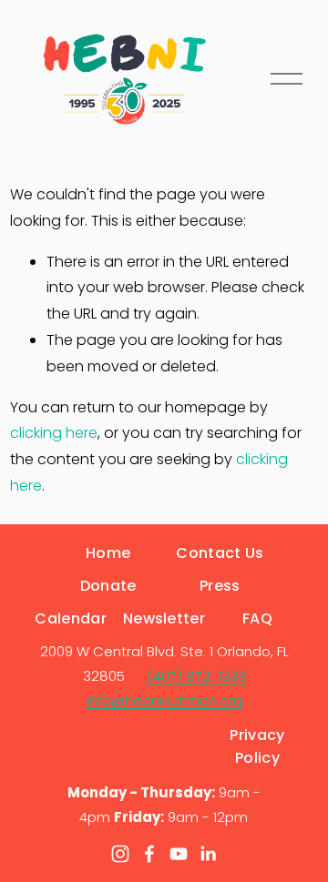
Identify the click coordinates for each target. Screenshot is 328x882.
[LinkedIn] (208, 854)
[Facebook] (149, 854)
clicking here (53, 432)
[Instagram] (120, 854)
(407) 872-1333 (196, 675)
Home (108, 552)
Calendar (71, 618)
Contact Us (219, 552)
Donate (108, 585)
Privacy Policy (257, 746)
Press (220, 585)
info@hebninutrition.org (164, 700)
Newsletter (164, 618)
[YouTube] (178, 854)
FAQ (257, 618)
